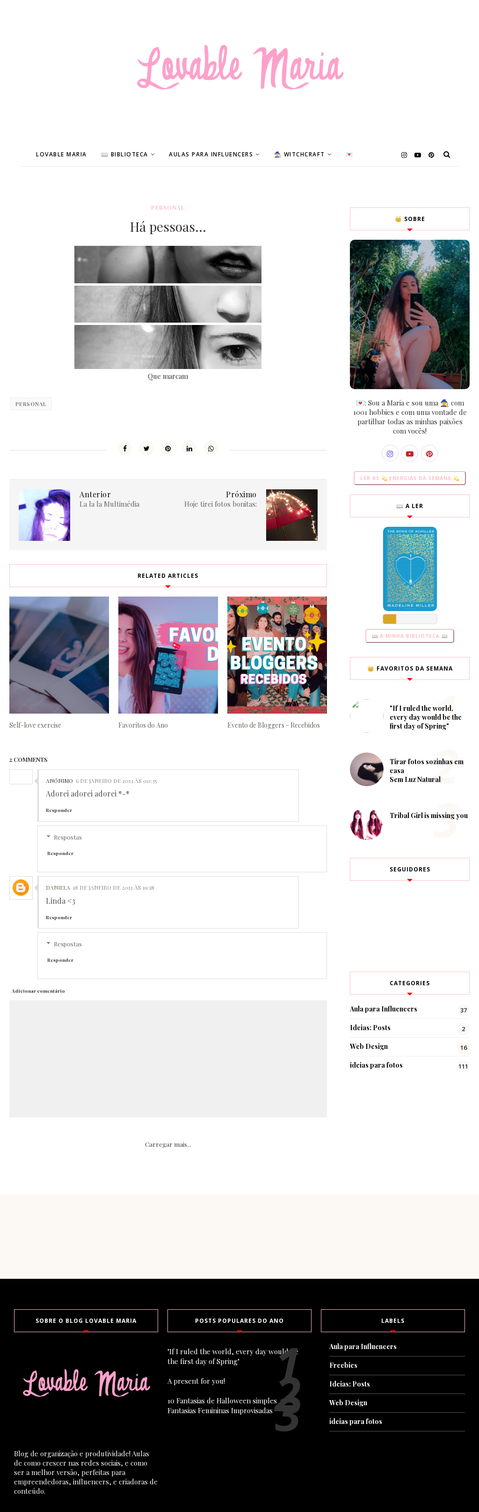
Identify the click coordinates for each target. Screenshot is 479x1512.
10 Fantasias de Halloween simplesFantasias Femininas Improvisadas (222, 1405)
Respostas (68, 837)
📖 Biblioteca (124, 154)
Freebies (343, 1365)
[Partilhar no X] (146, 448)
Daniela (58, 887)
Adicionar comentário (38, 991)
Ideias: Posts (370, 1027)
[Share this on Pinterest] (167, 448)
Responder (59, 810)
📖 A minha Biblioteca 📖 (410, 636)
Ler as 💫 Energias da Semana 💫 (409, 478)
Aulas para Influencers (211, 154)
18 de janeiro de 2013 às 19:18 (113, 887)
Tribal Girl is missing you (429, 815)
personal (168, 207)
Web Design (369, 1046)
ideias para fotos (376, 1065)
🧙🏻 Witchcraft (299, 154)
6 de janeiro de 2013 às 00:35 (116, 780)
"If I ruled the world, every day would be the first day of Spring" (426, 717)
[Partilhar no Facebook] (124, 448)
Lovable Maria (61, 154)
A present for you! (196, 1381)
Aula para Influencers (383, 1008)
